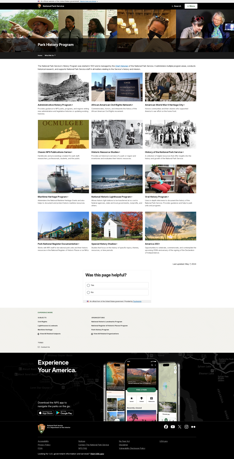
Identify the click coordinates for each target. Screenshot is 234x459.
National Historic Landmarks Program (106, 322)
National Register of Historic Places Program (109, 326)
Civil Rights (42, 322)
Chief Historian (121, 66)
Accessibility (43, 441)
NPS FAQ (82, 448)
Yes (92, 285)
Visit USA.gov (97, 454)
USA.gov (164, 441)
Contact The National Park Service (93, 445)
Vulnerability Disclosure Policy (132, 448)
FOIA (40, 448)
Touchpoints (137, 301)
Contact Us (45, 347)
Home (40, 55)
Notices (81, 441)
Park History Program (55, 44)
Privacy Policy (44, 445)
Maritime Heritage (45, 330)
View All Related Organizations (106, 334)
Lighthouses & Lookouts (48, 326)
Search (177, 6)
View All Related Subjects (50, 334)
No (92, 292)
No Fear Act (124, 441)
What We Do (49, 55)
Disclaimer (123, 445)
